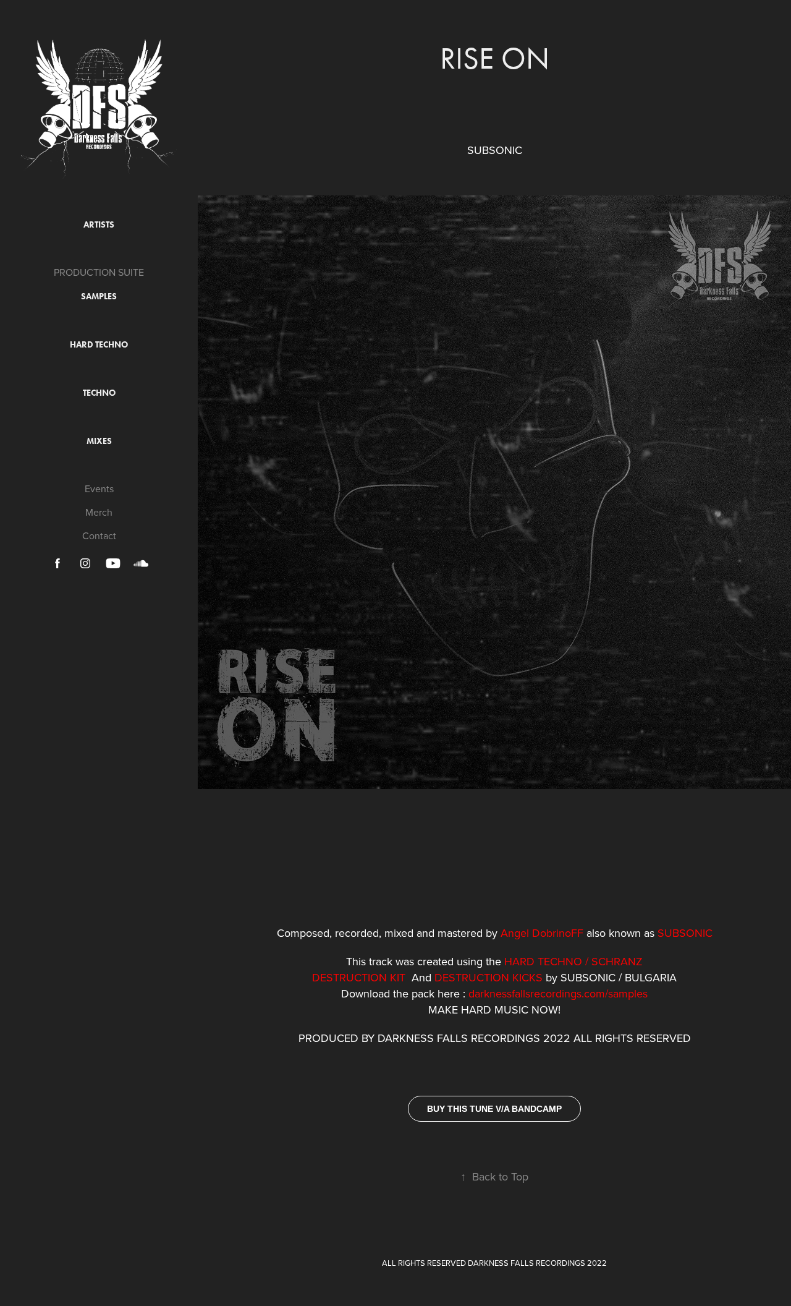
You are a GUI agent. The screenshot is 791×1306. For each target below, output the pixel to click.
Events (99, 488)
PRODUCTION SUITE (99, 272)
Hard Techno (99, 344)
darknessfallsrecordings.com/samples (558, 993)
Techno (99, 393)
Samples (99, 296)
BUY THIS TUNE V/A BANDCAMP (494, 1109)
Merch (98, 512)
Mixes (99, 441)
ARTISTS (98, 225)
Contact (99, 535)
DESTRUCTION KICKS (488, 977)
